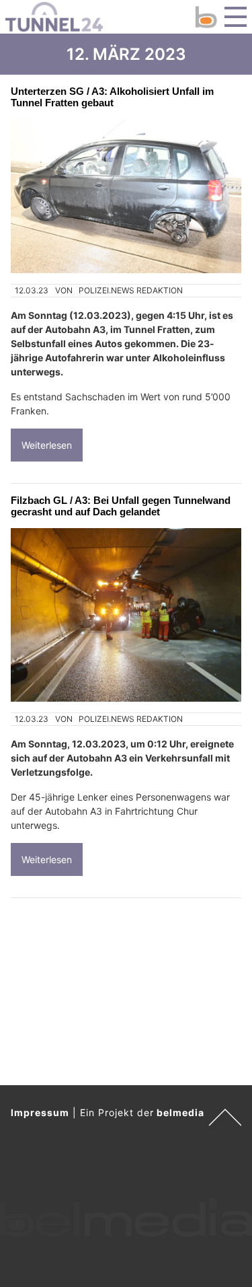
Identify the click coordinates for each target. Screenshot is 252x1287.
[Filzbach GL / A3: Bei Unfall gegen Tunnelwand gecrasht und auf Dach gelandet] (126, 614)
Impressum (40, 1112)
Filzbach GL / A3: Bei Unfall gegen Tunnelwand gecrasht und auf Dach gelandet (120, 505)
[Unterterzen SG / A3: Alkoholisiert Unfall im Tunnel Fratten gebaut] (126, 196)
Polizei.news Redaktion (131, 290)
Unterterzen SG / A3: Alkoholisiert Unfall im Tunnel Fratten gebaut (112, 96)
